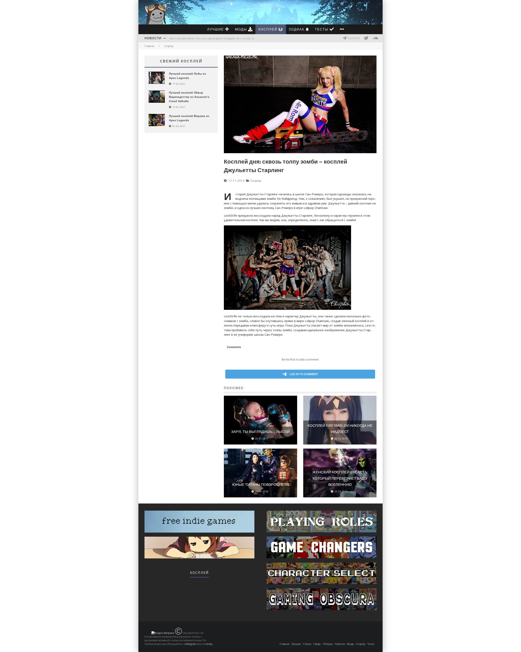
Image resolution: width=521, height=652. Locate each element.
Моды (241, 29)
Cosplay (256, 180)
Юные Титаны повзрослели (260, 484)
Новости (152, 38)
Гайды (317, 644)
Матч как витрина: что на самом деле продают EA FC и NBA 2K (212, 38)
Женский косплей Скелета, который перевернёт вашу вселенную (340, 478)
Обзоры (328, 644)
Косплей (268, 29)
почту (209, 644)
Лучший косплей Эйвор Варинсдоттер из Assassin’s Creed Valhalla (189, 97)
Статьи (307, 644)
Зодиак (297, 29)
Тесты (322, 29)
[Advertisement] (181, 179)
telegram (191, 644)
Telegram (353, 38)
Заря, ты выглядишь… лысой (260, 431)
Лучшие (216, 29)
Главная (149, 46)
